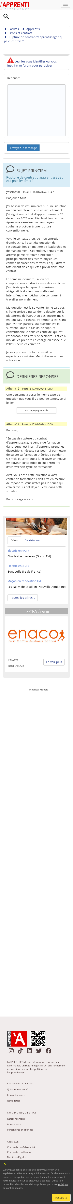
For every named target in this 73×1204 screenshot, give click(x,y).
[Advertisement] (37, 840)
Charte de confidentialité (21, 1137)
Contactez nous (16, 1084)
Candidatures (32, 530)
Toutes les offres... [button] (22, 587)
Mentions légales (16, 1146)
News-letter (13, 1090)
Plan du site (13, 1151)
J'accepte (61, 1198)
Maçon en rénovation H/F (25, 571)
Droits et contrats (20, 23)
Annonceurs (14, 1114)
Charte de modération (19, 1142)
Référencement (16, 1108)
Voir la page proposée (36, 400)
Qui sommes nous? (17, 1079)
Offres (14, 530)
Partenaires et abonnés (20, 1119)
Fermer (5, 1163)
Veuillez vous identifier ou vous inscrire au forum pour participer (32, 53)
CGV (9, 1156)
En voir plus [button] (54, 652)
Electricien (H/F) (18, 540)
